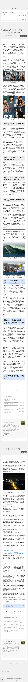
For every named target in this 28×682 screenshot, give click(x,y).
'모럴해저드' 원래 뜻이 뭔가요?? (10, 619)
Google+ (22, 680)
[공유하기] (8, 391)
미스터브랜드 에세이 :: (9, 422)
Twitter (11, 680)
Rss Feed (6, 680)
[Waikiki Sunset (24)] (8, 550)
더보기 (6, 563)
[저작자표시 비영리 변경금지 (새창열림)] (19, 391)
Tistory (12, 678)
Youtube (18, 680)
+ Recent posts (5, 671)
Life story (6, 396)
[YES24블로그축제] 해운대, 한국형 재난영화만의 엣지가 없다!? (13, 13)
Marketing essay (7, 617)
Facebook (14, 680)
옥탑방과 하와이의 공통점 (7, 18)
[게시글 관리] (9, 391)
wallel (20, 678)
